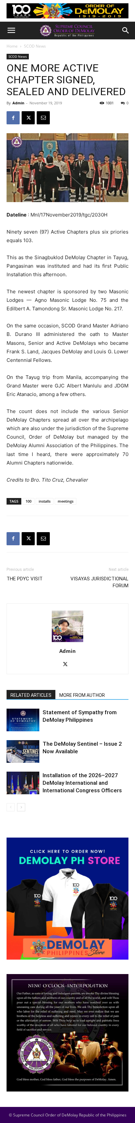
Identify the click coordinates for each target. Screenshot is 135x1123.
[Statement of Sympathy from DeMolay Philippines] (23, 720)
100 (28, 501)
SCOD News (35, 46)
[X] (28, 117)
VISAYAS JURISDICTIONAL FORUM (99, 582)
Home (12, 46)
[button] (11, 30)
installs (44, 501)
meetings (65, 501)
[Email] (43, 117)
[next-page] (21, 807)
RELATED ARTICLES (30, 695)
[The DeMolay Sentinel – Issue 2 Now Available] (23, 751)
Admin (18, 102)
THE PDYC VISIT (25, 579)
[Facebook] (13, 117)
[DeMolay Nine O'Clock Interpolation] (67, 1033)
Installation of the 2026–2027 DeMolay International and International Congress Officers (82, 783)
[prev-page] (11, 807)
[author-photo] (67, 642)
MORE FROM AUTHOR (82, 695)
